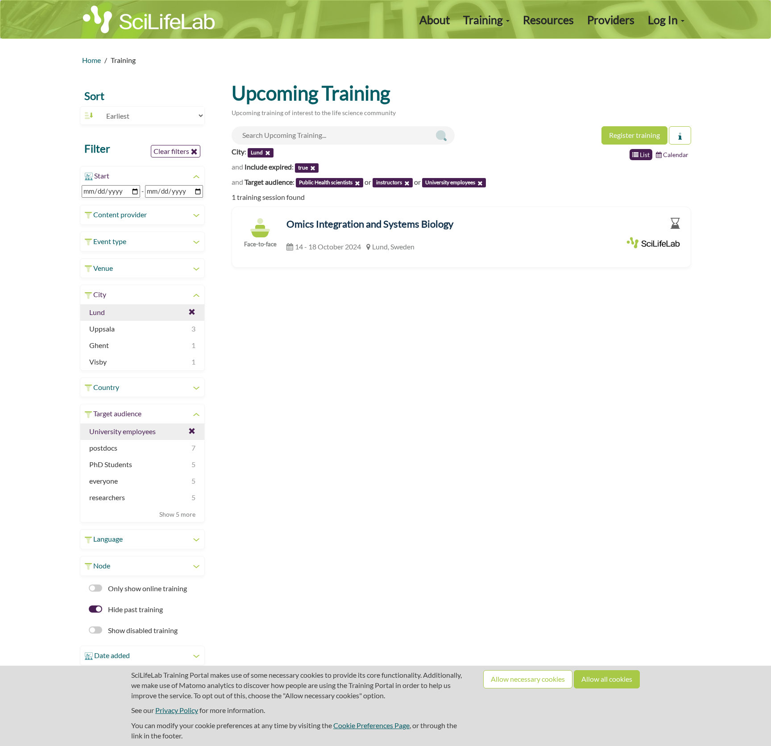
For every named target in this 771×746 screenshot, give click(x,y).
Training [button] (484, 19)
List (644, 154)
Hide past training (135, 609)
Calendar (675, 154)
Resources (548, 19)
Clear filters (172, 151)
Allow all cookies (606, 679)
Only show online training (147, 588)
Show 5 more (177, 514)
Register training (634, 135)
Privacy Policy (176, 710)
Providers (610, 19)
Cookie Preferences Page (371, 725)
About (434, 19)
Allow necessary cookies (528, 679)
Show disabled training (142, 630)
